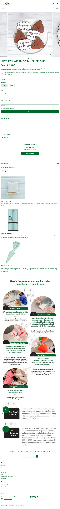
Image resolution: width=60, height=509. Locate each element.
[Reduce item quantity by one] (2, 93)
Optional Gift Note (5, 100)
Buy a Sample (4, 472)
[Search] (57, 8)
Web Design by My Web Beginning (8, 476)
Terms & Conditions (5, 484)
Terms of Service (4, 487)
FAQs (2, 474)
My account (3, 478)
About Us (3, 470)
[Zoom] (50, 54)
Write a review (30, 153)
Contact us (3, 465)
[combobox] (30, 8)
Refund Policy (4, 489)
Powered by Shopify (20, 505)
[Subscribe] (37, 456)
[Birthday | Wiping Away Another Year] (30, 125)
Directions (3, 468)
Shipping (3, 108)
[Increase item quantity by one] (8, 93)
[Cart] (54, 3)
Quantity (3, 90)
